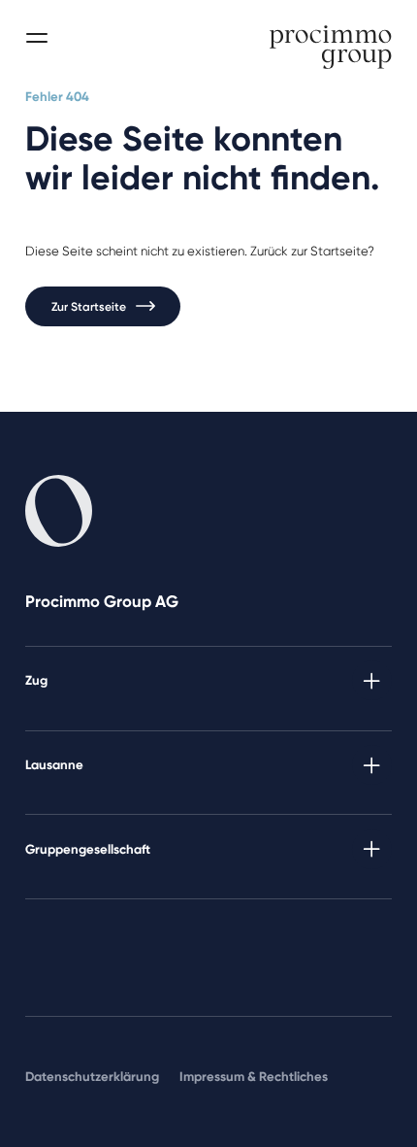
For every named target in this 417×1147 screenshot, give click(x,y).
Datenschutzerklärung (92, 1076)
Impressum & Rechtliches (253, 1076)
